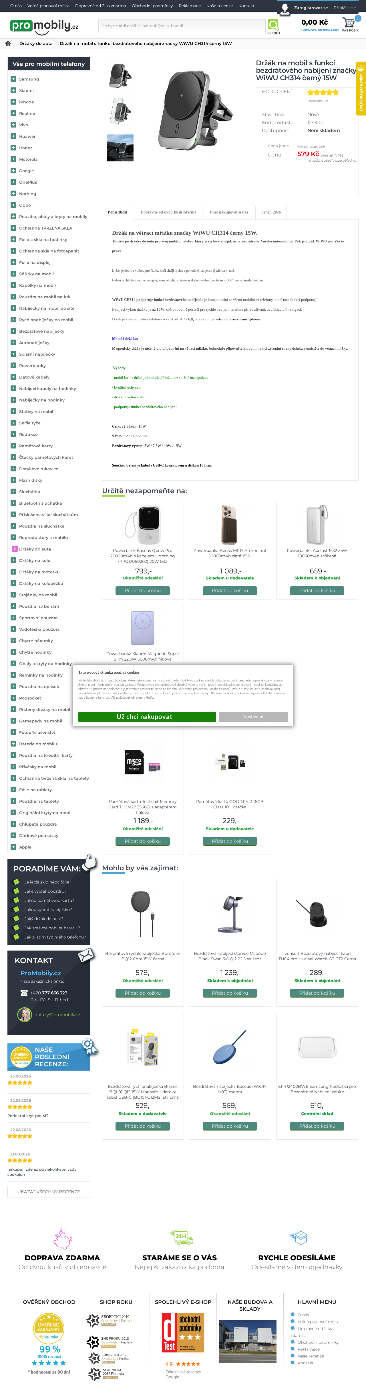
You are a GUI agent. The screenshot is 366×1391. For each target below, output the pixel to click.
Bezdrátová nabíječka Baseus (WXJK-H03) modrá (230, 1089)
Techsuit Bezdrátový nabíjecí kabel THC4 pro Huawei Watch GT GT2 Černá (317, 956)
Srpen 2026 (271, 212)
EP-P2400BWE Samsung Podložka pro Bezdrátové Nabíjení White (317, 1089)
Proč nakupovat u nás (229, 212)
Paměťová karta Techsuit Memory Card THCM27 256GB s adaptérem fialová (143, 807)
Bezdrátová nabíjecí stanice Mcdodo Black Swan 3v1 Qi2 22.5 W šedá (230, 956)
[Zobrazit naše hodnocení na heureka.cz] (49, 1373)
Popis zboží (117, 212)
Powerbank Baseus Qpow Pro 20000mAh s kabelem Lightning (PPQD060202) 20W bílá (142, 556)
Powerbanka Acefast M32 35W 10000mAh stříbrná (317, 553)
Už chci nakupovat (147, 717)
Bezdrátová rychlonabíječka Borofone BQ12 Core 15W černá (142, 956)
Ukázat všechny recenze (48, 1191)
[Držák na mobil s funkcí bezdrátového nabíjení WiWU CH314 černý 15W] (195, 112)
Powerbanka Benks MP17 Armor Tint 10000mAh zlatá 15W (230, 553)
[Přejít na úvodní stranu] (44, 27)
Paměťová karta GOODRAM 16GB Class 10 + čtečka (230, 804)
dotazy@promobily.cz (57, 1014)
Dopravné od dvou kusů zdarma (168, 212)
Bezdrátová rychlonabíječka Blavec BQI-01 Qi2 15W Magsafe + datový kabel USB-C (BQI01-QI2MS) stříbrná (143, 1092)
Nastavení (253, 717)
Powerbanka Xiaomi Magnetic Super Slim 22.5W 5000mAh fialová (142, 656)
